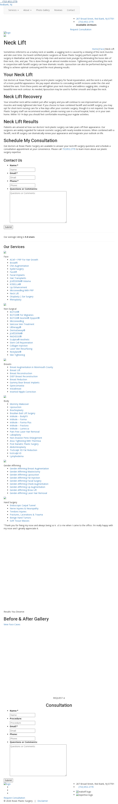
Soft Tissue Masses (19, 520)
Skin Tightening (17, 354)
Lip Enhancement (18, 287)
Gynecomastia (17, 385)
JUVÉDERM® (16, 333)
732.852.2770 (68, 149)
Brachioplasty (16, 410)
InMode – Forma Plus (20, 422)
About (26, 10)
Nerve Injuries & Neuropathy (24, 508)
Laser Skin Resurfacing (21, 348)
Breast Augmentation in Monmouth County (31, 367)
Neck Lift (14, 293)
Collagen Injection (19, 345)
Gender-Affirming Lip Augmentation (27, 486)
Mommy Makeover (19, 404)
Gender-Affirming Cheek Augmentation (29, 483)
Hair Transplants (18, 278)
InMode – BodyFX (19, 416)
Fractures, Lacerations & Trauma (26, 514)
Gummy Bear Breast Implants (24, 382)
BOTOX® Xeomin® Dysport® (25, 318)
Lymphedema (17, 456)
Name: (14, 165)
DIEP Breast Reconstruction (24, 376)
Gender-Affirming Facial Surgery (25, 480)
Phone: (14, 181)
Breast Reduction (18, 379)
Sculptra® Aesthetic (20, 339)
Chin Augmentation (19, 265)
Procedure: (16, 718)
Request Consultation (80, 29)
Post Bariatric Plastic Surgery (24, 443)
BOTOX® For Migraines (21, 314)
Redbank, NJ (6, 4)
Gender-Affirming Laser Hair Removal (28, 493)
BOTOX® (14, 311)
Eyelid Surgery (17, 268)
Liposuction (15, 407)
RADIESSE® (16, 336)
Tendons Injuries (18, 511)
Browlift (14, 262)
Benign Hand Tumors (20, 517)
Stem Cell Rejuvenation (21, 342)
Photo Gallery (43, 10)
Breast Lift (15, 370)
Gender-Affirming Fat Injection (25, 477)
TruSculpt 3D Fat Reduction (23, 450)
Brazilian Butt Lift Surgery (22, 413)
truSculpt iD (15, 453)
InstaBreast (15, 388)
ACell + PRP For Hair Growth (24, 259)
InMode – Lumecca (19, 428)
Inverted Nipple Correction (23, 391)
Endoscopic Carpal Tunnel (22, 505)
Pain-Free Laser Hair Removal (24, 431)
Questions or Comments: (23, 188)
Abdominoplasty (18, 447)
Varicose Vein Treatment (22, 324)
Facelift (13, 271)
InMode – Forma (18, 419)
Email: (14, 173)
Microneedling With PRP (22, 290)
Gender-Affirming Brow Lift (23, 490)
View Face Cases (12, 624)
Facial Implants (17, 275)
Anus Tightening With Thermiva (25, 440)
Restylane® (15, 351)
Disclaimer (42, 800)
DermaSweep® (17, 330)
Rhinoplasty (15, 299)
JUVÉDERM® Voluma (20, 281)
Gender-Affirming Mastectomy (25, 471)
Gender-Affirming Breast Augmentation (29, 468)
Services (12, 10)
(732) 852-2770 (9, 1)
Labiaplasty (15, 434)
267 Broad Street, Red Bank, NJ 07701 (95, 18)
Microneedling (17, 321)
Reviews (58, 10)
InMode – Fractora (19, 425)
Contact (71, 10)
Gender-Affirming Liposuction (24, 474)
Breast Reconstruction (21, 373)
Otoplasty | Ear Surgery (21, 296)
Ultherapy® (15, 327)
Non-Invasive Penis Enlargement (26, 437)
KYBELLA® (15, 284)
